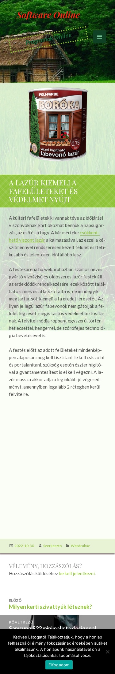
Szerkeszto (52, 545)
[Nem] (107, 652)
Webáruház (80, 545)
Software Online (48, 14)
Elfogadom (58, 664)
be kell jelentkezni (77, 573)
